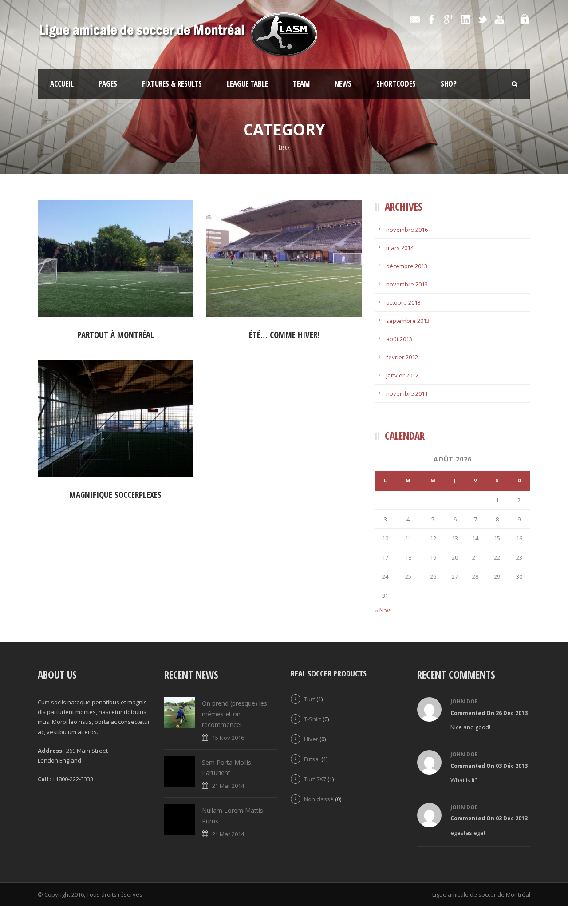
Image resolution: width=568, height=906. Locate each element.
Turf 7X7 (315, 779)
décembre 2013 (406, 266)
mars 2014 (400, 248)
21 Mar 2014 (228, 786)
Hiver (311, 739)
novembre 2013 (407, 284)
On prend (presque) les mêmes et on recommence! (234, 714)
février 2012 (402, 357)
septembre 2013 (408, 321)
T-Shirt (312, 719)
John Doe (464, 701)
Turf (309, 699)
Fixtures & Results (172, 84)
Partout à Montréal (115, 335)
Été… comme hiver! (284, 335)
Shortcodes (396, 84)
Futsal (312, 759)
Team (301, 84)
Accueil (62, 84)
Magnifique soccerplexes (115, 495)
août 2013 (399, 339)
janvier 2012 (402, 375)
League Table (247, 84)
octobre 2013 (403, 302)
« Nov (382, 610)
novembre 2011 (407, 393)
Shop (449, 84)
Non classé (319, 799)
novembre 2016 (407, 230)
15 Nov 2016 (228, 738)
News (343, 84)
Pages (108, 84)
